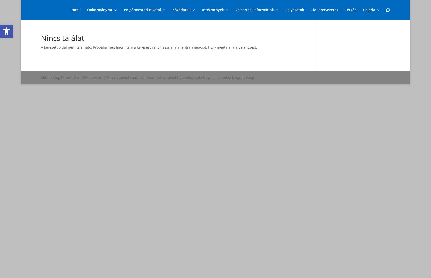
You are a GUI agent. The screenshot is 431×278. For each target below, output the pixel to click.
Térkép (351, 10)
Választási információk (254, 10)
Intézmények (213, 10)
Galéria (369, 10)
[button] (6, 31)
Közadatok (181, 10)
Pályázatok (294, 10)
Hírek (76, 10)
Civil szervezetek (324, 10)
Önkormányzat (99, 10)
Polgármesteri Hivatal (142, 10)
